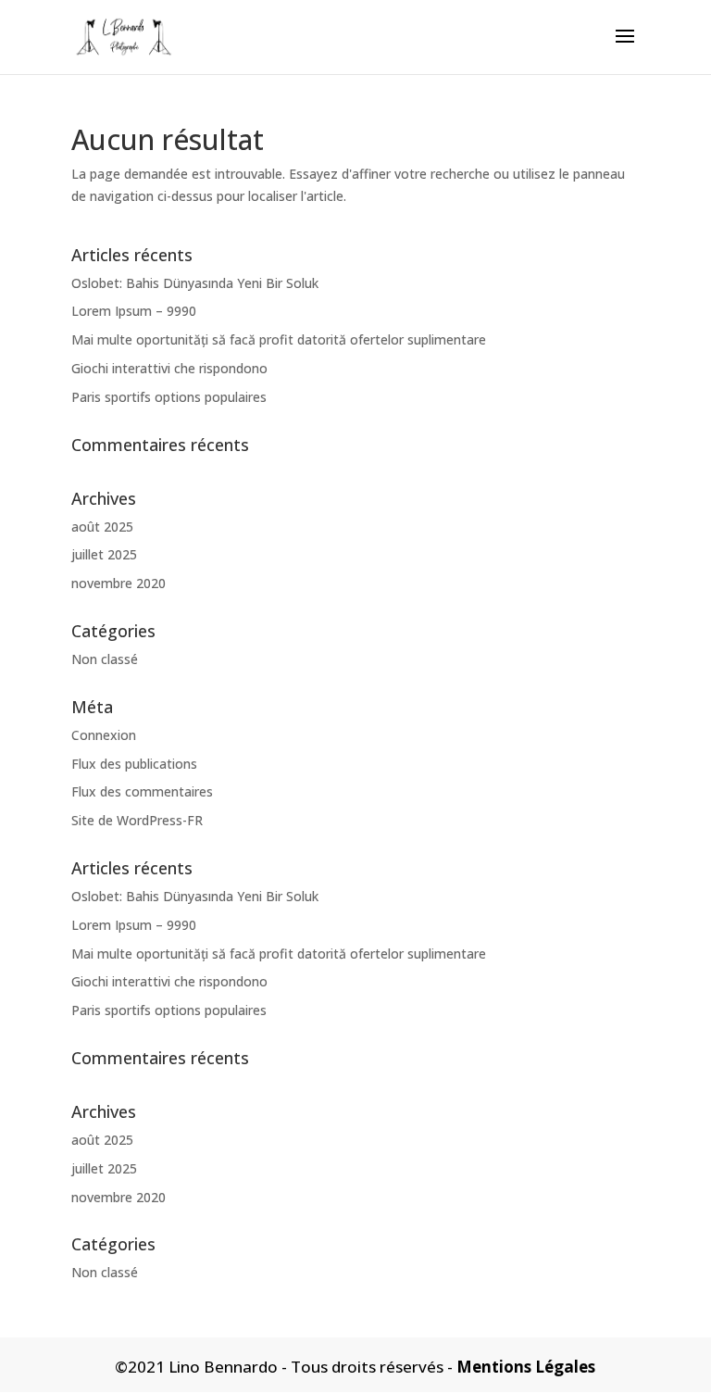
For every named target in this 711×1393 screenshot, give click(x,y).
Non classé (104, 659)
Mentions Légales (525, 1366)
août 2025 (102, 526)
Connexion (103, 735)
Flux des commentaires (142, 791)
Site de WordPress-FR (137, 820)
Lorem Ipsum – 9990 (133, 311)
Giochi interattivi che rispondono (169, 368)
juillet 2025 (104, 554)
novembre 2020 (118, 583)
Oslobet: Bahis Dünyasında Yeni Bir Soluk (194, 283)
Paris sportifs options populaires (169, 397)
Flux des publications (134, 763)
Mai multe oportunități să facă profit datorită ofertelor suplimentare (278, 339)
